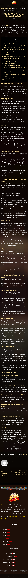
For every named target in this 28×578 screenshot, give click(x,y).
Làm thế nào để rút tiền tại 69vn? (13, 78)
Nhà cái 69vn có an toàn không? (13, 65)
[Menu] (2, 2)
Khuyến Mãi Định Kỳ (10, 60)
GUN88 (11, 517)
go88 (5, 519)
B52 (2, 519)
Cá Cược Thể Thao (9, 52)
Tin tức (10, 8)
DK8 (14, 517)
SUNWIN (22, 517)
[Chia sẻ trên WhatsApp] (7, 449)
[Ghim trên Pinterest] (18, 449)
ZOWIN (18, 517)
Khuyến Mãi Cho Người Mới (12, 58)
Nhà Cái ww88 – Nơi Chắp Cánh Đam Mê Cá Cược (6, 473)
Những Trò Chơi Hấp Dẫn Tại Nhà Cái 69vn (13, 49)
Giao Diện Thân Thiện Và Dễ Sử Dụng (14, 45)
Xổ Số (6, 54)
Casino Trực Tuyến (9, 51)
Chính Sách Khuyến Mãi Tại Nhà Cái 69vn (13, 56)
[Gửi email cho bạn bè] (15, 449)
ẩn (16, 39)
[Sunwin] (14, 2)
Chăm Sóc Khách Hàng (11, 61)
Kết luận (4, 80)
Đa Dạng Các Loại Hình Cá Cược (13, 47)
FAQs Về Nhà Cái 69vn (8, 63)
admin (21, 20)
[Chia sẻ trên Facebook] (10, 449)
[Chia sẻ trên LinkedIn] (20, 449)
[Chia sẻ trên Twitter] (12, 449)
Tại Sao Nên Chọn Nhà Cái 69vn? (11, 42)
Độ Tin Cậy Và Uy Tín (10, 43)
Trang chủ (4, 8)
